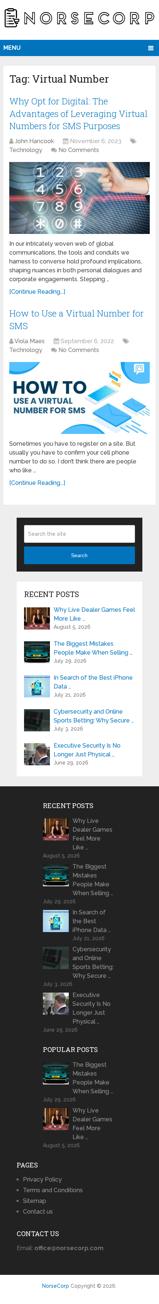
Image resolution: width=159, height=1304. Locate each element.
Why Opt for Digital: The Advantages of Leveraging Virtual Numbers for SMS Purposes (78, 113)
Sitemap (34, 1200)
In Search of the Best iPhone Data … (93, 682)
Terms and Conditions (53, 1190)
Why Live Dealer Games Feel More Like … (94, 614)
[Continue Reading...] (37, 291)
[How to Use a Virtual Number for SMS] (79, 398)
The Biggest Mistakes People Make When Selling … (93, 648)
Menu (12, 47)
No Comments (78, 149)
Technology (25, 149)
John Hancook (34, 141)
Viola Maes (29, 341)
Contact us (38, 1211)
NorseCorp (55, 1286)
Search (79, 555)
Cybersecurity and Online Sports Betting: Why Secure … (94, 716)
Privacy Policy (42, 1179)
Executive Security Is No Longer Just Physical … (87, 750)
